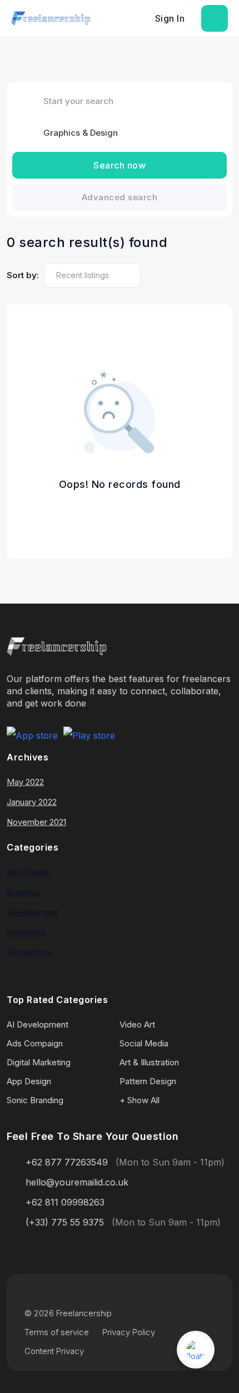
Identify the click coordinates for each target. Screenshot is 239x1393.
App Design (29, 872)
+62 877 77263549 (67, 1162)
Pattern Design (148, 1081)
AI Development (37, 1024)
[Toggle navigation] (214, 18)
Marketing (26, 932)
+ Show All (140, 1100)
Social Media (144, 1043)
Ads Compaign (35, 1043)
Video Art (137, 1024)
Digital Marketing (39, 1062)
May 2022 (25, 782)
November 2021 (36, 822)
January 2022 (32, 802)
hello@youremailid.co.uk (77, 1182)
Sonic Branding (35, 1100)
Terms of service (56, 1332)
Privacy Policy (128, 1332)
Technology (29, 952)
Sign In (170, 18)
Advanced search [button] (120, 197)
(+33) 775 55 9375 (65, 1222)
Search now (119, 165)
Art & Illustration (149, 1062)
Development (32, 912)
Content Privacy (54, 1351)
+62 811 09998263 (65, 1202)
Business (24, 892)
